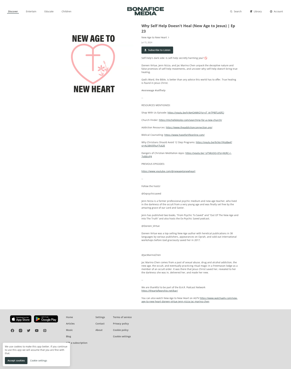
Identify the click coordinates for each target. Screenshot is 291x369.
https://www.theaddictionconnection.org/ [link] (189, 127)
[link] (13, 11)
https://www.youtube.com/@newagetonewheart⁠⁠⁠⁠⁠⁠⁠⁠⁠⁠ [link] (168, 171)
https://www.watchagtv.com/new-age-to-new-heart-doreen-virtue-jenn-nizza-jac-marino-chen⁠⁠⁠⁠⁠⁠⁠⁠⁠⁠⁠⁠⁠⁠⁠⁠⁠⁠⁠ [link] (189, 299)
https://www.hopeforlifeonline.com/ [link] (184, 134)
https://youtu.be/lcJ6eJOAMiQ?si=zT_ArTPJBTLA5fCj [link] (196, 112)
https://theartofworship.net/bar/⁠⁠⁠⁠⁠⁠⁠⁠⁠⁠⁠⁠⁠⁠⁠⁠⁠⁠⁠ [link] (159, 290)
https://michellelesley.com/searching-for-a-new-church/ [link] (190, 120)
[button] (157, 50)
